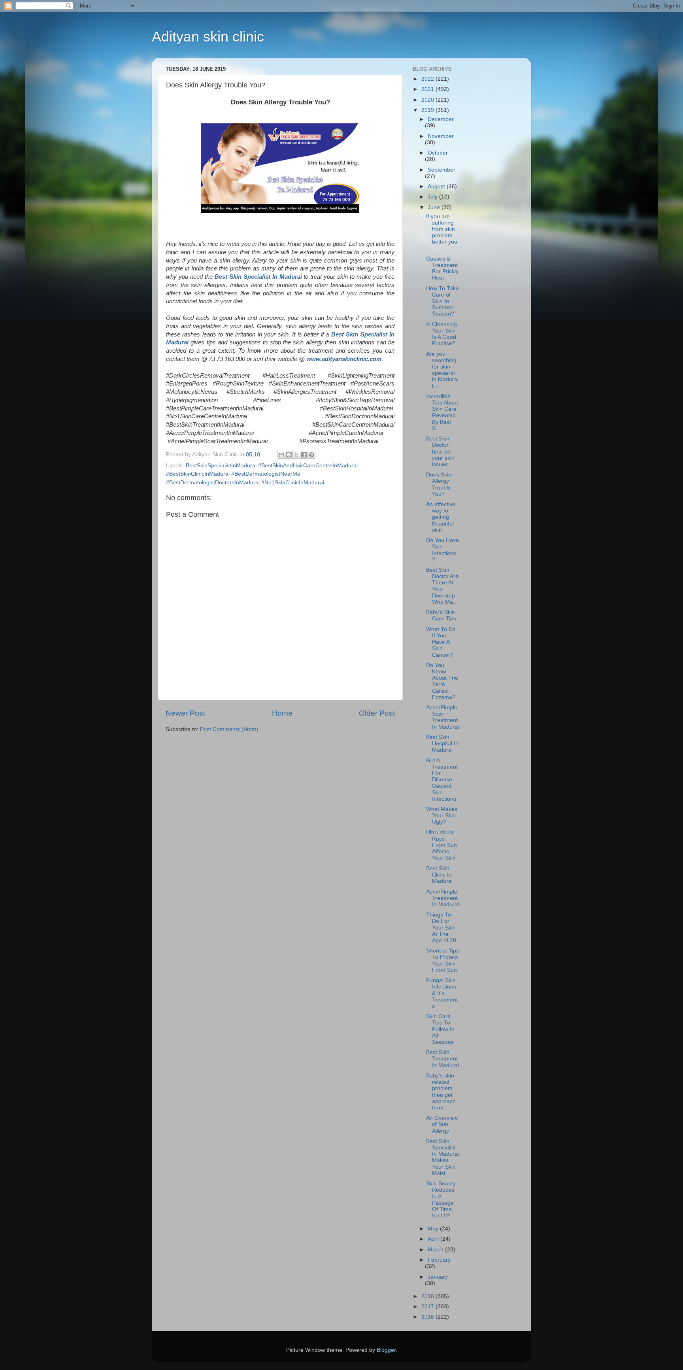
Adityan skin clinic (208, 36)
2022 (428, 79)
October (438, 153)
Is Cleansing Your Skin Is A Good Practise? (441, 334)
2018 (428, 1296)
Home (282, 713)
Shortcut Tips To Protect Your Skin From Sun (442, 960)
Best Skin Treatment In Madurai (442, 1058)
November (441, 136)
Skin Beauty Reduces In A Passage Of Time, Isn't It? (441, 1200)
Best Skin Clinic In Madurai (439, 874)
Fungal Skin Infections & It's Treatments (442, 993)
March (436, 1250)
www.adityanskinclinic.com (343, 359)
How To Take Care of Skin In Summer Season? (442, 301)
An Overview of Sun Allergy (442, 1124)
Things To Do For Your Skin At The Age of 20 (441, 927)
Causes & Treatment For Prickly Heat (442, 268)
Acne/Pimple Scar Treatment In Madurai (442, 717)
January (438, 1277)
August (437, 186)
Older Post (377, 713)
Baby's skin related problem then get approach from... (441, 1092)
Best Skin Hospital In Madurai (442, 743)
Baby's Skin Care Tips (441, 615)
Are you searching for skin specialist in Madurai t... (442, 370)
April (434, 1239)
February (439, 1260)
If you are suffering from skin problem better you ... (441, 232)
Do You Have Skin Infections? (442, 550)
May (434, 1229)
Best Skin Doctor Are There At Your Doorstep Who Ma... (442, 586)
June (434, 207)
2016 (428, 1317)
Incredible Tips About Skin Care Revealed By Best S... (442, 412)
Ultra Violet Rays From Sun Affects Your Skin (441, 845)
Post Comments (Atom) (229, 729)
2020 (428, 100)
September (441, 170)
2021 (428, 89)
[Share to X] (296, 455)
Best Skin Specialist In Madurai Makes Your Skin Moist (442, 1157)
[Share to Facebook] (304, 455)
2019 (428, 110)
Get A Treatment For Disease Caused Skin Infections (442, 780)
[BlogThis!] (289, 455)
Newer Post (185, 713)
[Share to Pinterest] (311, 455)
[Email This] (281, 455)
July (433, 197)
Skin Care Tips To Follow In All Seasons (440, 1029)
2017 (428, 1307)
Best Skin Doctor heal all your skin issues (440, 451)
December (441, 119)
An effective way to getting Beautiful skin (440, 517)
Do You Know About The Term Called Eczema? (442, 681)
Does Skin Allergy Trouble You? (438, 484)
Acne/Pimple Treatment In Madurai (442, 898)
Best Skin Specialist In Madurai (258, 277)
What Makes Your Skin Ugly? (441, 815)
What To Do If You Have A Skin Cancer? (441, 642)
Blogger (386, 1350)
